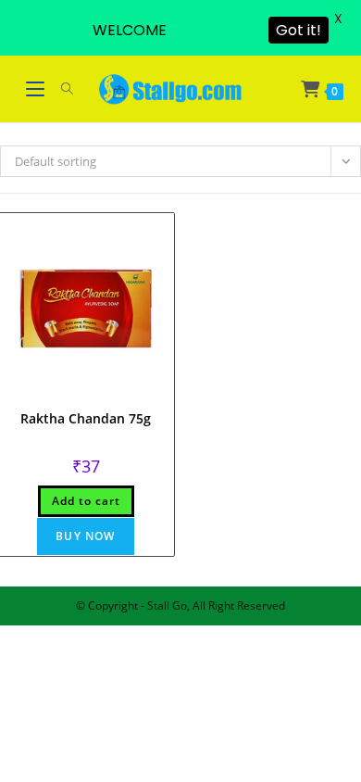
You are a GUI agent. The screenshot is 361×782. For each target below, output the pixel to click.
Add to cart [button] (86, 501)
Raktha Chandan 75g (85, 418)
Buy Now (85, 536)
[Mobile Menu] (37, 89)
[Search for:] (60, 89)
